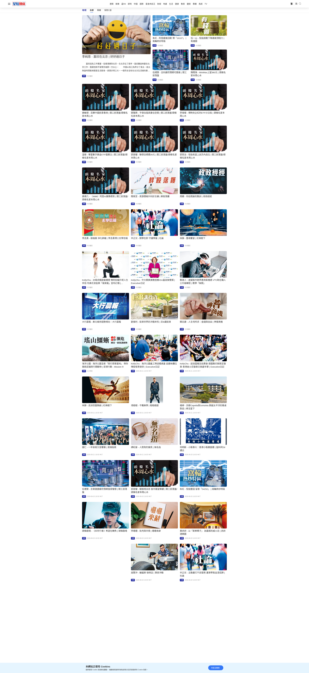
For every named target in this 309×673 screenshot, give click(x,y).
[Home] (19, 4)
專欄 (99, 10)
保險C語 (108, 10)
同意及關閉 (215, 668)
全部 (92, 10)
